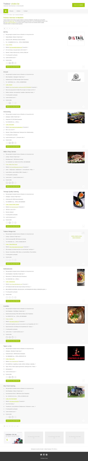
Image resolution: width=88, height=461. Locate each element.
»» (17, 28)
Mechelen (13, 351)
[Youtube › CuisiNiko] (15, 337)
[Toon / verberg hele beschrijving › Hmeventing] (27, 129)
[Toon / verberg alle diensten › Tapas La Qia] (27, 366)
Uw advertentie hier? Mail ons (34, 437)
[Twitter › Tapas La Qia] (7, 377)
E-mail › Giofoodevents (10, 281)
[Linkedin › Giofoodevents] (12, 297)
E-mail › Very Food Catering (11, 398)
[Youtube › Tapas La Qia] (15, 377)
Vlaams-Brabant (9, 37)
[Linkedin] (47, 455)
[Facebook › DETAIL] (10, 63)
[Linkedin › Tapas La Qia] (12, 377)
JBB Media (43, 458)
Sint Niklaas (15, 311)
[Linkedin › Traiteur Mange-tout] (12, 260)
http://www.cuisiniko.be (14, 321)
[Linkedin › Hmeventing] (12, 143)
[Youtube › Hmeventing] (15, 143)
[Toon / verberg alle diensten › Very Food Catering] (27, 406)
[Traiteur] (5, 11)
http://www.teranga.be (14, 207)
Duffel (12, 116)
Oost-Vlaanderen (9, 273)
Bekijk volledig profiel (13, 66)
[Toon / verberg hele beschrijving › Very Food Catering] (27, 404)
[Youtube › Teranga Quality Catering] (15, 223)
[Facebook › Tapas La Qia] (10, 377)
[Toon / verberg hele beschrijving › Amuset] (27, 90)
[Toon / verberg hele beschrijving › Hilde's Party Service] (27, 169)
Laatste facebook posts (11, 57)
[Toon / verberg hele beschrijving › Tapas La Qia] (27, 364)
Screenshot (25, 47)
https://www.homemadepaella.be (16, 127)
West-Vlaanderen (9, 76)
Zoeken (18, 11)
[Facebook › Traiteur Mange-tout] (10, 260)
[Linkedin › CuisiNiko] (12, 337)
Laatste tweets (9, 177)
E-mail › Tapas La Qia (10, 358)
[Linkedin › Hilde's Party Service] (12, 183)
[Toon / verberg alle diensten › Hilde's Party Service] (27, 172)
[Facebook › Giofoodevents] (10, 297)
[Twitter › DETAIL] (7, 63)
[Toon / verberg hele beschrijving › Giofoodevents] (27, 287)
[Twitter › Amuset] (7, 103)
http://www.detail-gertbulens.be (16, 47)
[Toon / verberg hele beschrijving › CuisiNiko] (27, 324)
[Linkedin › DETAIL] (12, 63)
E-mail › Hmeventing (10, 124)
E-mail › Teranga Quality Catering (12, 204)
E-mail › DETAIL (9, 44)
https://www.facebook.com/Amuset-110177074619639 (20, 87)
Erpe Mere (15, 273)
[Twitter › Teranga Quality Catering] (7, 223)
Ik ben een (78, 5)
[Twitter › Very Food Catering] (7, 417)
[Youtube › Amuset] (15, 103)
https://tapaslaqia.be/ (14, 361)
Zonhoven (12, 236)
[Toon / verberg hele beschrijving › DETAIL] (27, 50)
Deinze (14, 391)
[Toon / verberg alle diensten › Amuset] (27, 92)
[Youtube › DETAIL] (15, 63)
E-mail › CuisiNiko (9, 318)
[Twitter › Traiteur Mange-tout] (7, 260)
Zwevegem (16, 76)
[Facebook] (44, 455)
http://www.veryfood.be (14, 401)
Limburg (7, 156)
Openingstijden (9, 369)
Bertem (14, 37)
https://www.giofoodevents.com (16, 284)
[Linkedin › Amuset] (12, 103)
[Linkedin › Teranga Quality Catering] (12, 223)
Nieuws (11, 11)
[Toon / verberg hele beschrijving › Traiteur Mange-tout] (27, 249)
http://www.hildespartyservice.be (16, 167)
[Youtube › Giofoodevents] (15, 297)
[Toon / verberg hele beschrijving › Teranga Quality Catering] (27, 209)
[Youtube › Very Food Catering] (15, 417)
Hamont (11, 156)
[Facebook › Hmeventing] (10, 143)
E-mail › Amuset (9, 84)
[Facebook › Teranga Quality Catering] (10, 223)
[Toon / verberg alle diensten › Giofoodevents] (27, 289)
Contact (25, 11)
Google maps (20, 37)
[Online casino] (14, 437)
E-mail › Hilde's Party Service (11, 164)
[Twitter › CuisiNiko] (7, 337)
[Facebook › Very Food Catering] (10, 417)
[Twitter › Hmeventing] (7, 143)
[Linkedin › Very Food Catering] (12, 417)
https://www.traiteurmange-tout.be (16, 246)
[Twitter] (41, 455)
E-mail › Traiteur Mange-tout (11, 244)
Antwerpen (8, 116)
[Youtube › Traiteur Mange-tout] (15, 260)
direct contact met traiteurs (10, 22)
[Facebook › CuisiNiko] (10, 337)
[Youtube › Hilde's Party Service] (15, 183)
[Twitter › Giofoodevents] (7, 297)
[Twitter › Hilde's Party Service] (7, 183)
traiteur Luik (11, 21)
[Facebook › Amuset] (10, 103)
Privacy (46, 458)
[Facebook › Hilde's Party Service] (10, 183)
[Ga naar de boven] (83, 67)
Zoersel (12, 196)
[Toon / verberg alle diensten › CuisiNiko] (27, 326)
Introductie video (21, 137)
